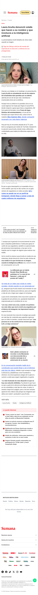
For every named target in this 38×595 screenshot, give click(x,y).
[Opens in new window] (6, 572)
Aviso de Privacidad (8, 576)
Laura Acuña (6, 403)
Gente (10, 20)
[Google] (2, 572)
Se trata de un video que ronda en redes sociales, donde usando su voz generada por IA (17, 286)
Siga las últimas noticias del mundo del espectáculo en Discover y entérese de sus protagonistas (15, 49)
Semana (3, 20)
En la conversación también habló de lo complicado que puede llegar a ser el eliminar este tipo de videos (18, 367)
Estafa (15, 403)
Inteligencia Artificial (25, 403)
